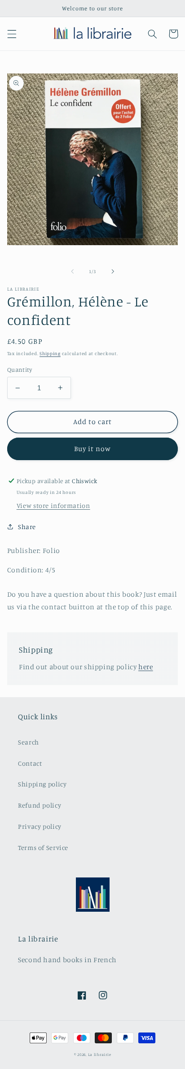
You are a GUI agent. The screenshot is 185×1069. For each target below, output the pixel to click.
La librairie (99, 1054)
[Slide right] (113, 272)
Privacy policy (40, 826)
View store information (53, 505)
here (145, 666)
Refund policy (39, 805)
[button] (11, 33)
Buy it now (92, 448)
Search (28, 742)
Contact (30, 763)
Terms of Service (43, 847)
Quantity (19, 369)
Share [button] (27, 526)
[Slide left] (72, 272)
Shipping (50, 353)
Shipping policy (42, 784)
